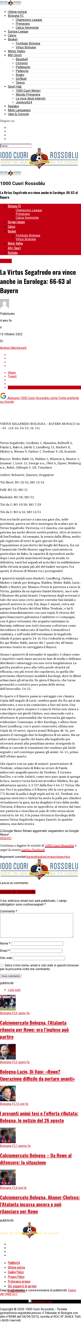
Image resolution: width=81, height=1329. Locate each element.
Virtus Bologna (26, 47)
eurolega (57, 857)
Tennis (20, 83)
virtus (66, 857)
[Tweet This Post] (44, 358)
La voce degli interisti (30, 98)
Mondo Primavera (28, 94)
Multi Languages (19, 110)
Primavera (23, 24)
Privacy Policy (16, 1276)
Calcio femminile (27, 27)
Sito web (6, 958)
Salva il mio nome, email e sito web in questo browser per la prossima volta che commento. (39, 967)
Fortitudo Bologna (28, 43)
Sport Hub (15, 86)
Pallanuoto (23, 67)
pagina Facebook (33, 850)
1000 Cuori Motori (28, 91)
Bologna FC (16, 16)
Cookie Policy (16, 1272)
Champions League (29, 20)
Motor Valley (16, 51)
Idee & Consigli (18, 114)
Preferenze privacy (19, 1281)
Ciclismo (22, 63)
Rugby (20, 75)
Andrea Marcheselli (13, 348)
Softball (21, 79)
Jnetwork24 (24, 102)
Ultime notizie (17, 12)
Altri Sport (15, 55)
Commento (8, 911)
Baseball (22, 59)
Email (5, 951)
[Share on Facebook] (44, 355)
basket (31, 857)
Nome (5, 943)
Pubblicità (14, 1262)
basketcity (43, 857)
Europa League (18, 31)
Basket (12, 39)
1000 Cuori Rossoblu (59, 845)
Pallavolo (22, 71)
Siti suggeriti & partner (22, 1286)
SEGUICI (6, 838)
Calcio (12, 35)
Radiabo (13, 106)
